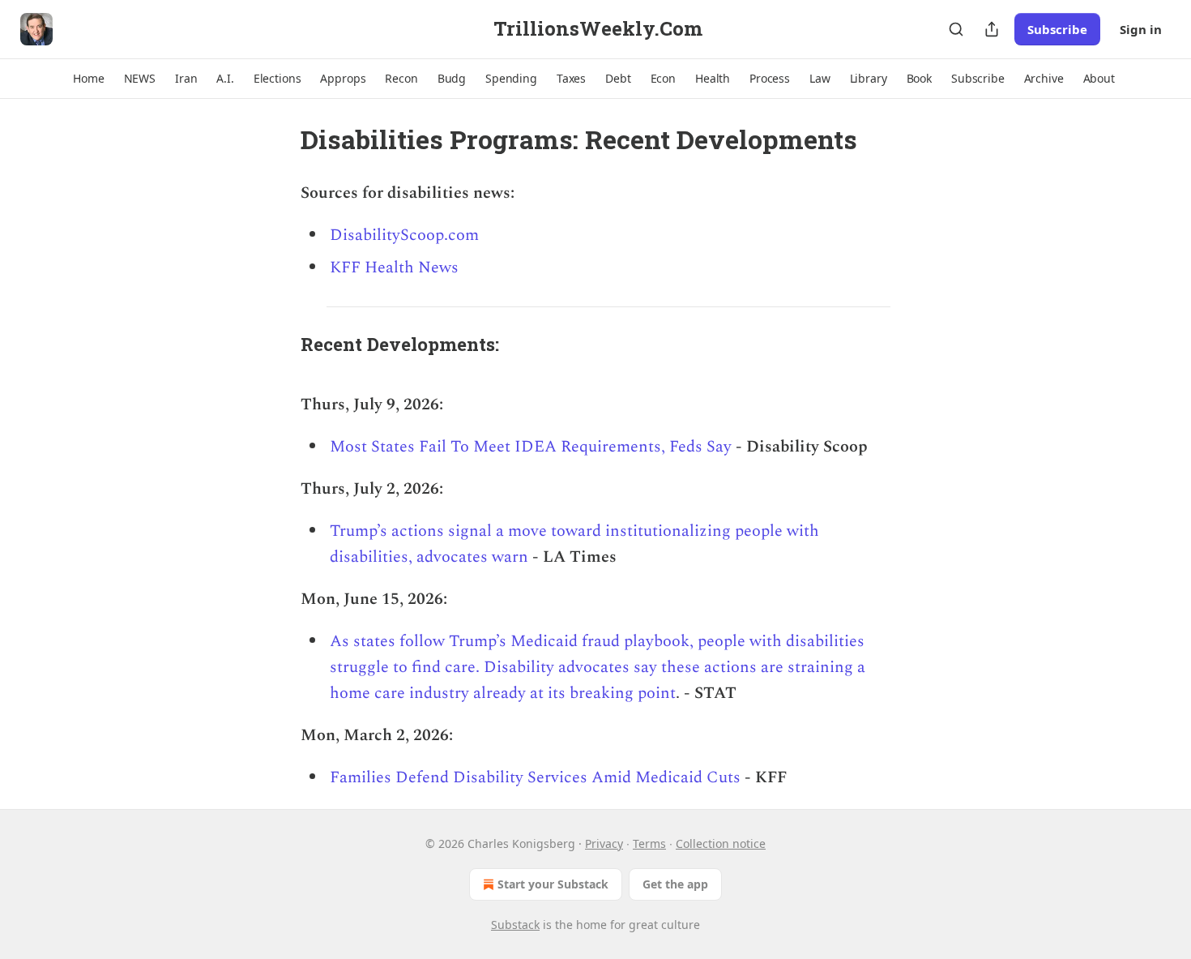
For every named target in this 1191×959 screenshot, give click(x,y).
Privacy (604, 843)
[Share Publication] (991, 29)
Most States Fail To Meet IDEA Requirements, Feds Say (531, 447)
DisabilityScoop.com (404, 235)
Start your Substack (552, 884)
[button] (88, 78)
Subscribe (1057, 29)
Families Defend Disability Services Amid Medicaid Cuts (535, 777)
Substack (515, 924)
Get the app (675, 884)
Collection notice (721, 843)
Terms (649, 843)
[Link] (278, 344)
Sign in (1141, 29)
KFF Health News (394, 267)
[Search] (956, 29)
